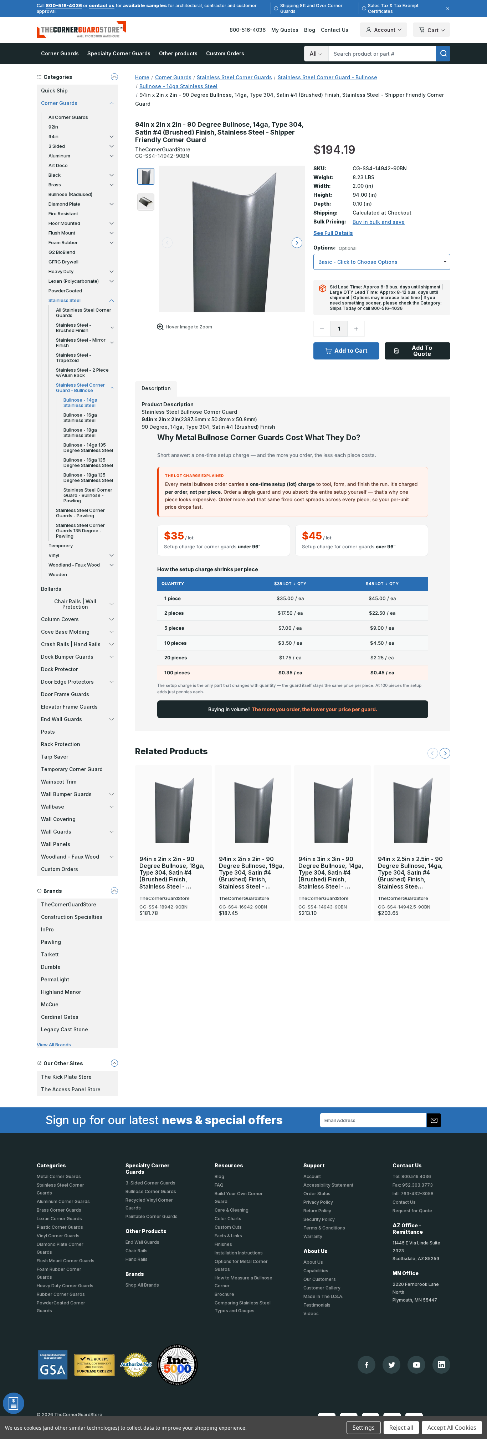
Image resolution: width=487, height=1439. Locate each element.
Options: (335, 248)
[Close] (446, 8)
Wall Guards (56, 832)
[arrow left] (167, 242)
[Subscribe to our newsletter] (433, 1120)
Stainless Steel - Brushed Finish (73, 327)
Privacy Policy (318, 1202)
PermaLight (55, 979)
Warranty (312, 1236)
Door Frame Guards (65, 694)
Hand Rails (136, 1259)
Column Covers (60, 619)
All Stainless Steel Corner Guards (83, 312)
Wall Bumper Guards (66, 794)
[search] (443, 53)
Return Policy (317, 1210)
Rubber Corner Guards (61, 1294)
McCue (49, 1004)
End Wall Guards (61, 719)
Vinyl (53, 555)
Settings (364, 1428)
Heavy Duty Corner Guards (65, 1285)
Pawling (51, 942)
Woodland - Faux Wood (74, 565)
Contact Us (334, 30)
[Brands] (114, 890)
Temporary (60, 545)
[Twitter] (391, 1365)
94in (53, 136)
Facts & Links (228, 1235)
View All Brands (54, 1044)
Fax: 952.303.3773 (413, 1185)
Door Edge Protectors (67, 682)
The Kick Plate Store (66, 1077)
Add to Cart (351, 350)
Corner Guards (60, 53)
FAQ (219, 1185)
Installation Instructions (239, 1253)
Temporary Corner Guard (72, 769)
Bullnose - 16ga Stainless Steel (80, 417)
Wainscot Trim (58, 782)
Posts (48, 732)
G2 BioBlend (61, 252)
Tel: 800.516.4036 (412, 1176)
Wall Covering (58, 819)
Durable (51, 967)
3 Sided (56, 146)
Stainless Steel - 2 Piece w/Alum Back (82, 372)
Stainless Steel (64, 300)
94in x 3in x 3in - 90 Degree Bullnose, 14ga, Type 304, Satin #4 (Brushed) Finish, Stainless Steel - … (330, 873)
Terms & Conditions (324, 1228)
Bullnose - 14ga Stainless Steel (80, 402)
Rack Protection (60, 744)
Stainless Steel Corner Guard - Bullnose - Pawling (87, 495)
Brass (54, 184)
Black (54, 175)
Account (384, 30)
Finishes (223, 1244)
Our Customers (319, 1279)
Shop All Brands (142, 1285)
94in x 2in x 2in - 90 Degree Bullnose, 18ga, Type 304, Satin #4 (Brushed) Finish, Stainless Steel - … (172, 873)
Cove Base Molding (65, 632)
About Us (313, 1262)
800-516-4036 (64, 5)
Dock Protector (59, 669)
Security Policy (319, 1219)
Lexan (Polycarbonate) (73, 281)
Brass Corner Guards (59, 1210)
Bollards (51, 589)
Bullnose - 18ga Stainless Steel (80, 432)
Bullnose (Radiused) (70, 194)
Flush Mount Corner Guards (65, 1260)
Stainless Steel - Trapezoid (73, 357)
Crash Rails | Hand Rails (71, 644)
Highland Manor (61, 992)
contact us (101, 5)
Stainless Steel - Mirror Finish (81, 342)
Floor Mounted (64, 223)
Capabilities (315, 1270)
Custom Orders (225, 53)
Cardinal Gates (59, 1017)
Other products (178, 53)
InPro (47, 929)
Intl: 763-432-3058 (413, 1193)
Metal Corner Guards (59, 1176)
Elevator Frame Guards (69, 707)
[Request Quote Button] (13, 1403)
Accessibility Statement (328, 1185)
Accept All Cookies (451, 1428)
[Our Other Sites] (114, 1063)
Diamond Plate (64, 204)
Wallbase (52, 807)
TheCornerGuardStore (68, 904)
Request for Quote (412, 1210)
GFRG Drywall (63, 262)
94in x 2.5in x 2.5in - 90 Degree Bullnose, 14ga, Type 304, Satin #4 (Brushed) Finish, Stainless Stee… (410, 873)
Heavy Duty (60, 271)
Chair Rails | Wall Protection (75, 604)
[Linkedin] (441, 1364)
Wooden (57, 574)
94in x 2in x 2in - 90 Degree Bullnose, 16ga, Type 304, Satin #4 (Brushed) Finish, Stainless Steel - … (251, 873)
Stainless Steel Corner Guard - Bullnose (80, 387)
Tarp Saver (54, 757)
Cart (433, 30)
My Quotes (284, 30)
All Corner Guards (68, 117)
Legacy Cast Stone (64, 1029)
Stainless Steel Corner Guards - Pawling (80, 512)
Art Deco (58, 165)
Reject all (401, 1428)
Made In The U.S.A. (323, 1296)
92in (53, 127)
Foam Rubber (63, 242)
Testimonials (316, 1305)
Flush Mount (61, 233)
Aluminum (59, 156)
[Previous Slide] (432, 753)
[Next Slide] (445, 753)
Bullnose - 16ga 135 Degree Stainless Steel (88, 462)
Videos (311, 1313)
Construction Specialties (71, 917)
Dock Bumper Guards (67, 657)
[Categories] (114, 76)
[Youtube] (416, 1365)
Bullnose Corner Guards (150, 1191)
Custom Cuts (228, 1227)
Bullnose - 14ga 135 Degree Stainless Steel (88, 447)
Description (156, 388)
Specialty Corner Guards (118, 53)
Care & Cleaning (231, 1210)
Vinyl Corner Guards (58, 1235)
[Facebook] (366, 1365)
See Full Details (333, 233)
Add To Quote (422, 350)
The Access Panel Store (71, 1089)
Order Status (316, 1193)
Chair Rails (136, 1250)
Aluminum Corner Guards (63, 1201)
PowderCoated (65, 290)
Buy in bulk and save (379, 222)
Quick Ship (54, 90)
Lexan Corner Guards (59, 1218)
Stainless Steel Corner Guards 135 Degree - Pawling (80, 530)
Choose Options (173, 796)
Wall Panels (55, 844)
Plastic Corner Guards (60, 1227)
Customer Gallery (321, 1287)
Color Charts (228, 1218)
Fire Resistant (63, 213)
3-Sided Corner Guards (150, 1183)
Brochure (224, 1294)
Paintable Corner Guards (151, 1216)
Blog (309, 30)
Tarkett (50, 954)
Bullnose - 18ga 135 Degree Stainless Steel (88, 477)
